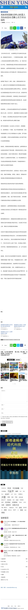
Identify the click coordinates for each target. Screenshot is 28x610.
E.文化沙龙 (3, 569)
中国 (22, 488)
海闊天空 (3, 579)
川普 (3, 497)
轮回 (25, 510)
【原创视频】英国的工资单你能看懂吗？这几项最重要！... (14, 370)
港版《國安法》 (4, 507)
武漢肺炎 (14, 502)
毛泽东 (20, 502)
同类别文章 (10, 359)
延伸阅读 (18, 359)
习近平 (11, 491)
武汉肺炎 (7, 502)
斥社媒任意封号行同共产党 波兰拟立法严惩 (17, 543)
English (11, 608)
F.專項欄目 (12, 367)
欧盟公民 (9, 339)
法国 (2, 505)
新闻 (8, 606)
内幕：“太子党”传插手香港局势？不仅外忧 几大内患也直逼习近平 (7, 353)
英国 (21, 510)
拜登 (16, 497)
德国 (12, 497)
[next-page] (15, 384)
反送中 (7, 494)
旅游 (13, 499)
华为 (24, 491)
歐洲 (2, 502)
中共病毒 (16, 488)
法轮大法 (15, 505)
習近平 (14, 510)
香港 (3, 513)
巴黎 (8, 497)
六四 (20, 491)
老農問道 (3, 22)
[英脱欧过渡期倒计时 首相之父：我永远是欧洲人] (23, 376)
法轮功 (8, 505)
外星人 (15, 494)
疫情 (20, 507)
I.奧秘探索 (3, 577)
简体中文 (3, 608)
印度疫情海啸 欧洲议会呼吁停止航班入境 (19, 528)
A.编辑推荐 (3, 367)
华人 (2, 494)
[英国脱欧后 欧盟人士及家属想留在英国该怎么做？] (14, 376)
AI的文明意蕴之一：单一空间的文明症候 (17, 521)
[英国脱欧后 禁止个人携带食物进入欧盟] (5, 376)
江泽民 (24, 502)
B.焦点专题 (3, 561)
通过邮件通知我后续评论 (7, 421)
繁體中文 (7, 608)
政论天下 (3, 500)
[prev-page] (13, 384)
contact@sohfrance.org (12, 587)
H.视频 (2, 574)
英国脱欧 (13, 339)
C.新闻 (2, 11)
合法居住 (5, 339)
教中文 (19, 606)
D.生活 (2, 566)
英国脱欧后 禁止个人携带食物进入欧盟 (4, 380)
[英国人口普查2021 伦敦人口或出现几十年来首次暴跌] (5, 365)
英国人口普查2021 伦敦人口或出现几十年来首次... (5, 370)
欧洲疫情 (22, 499)
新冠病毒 (9, 500)
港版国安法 (11, 507)
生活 (16, 507)
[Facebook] (21, 28)
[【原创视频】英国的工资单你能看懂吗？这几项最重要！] (14, 365)
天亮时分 (20, 494)
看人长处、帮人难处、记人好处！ (21, 352)
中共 (9, 488)
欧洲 (17, 500)
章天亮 (25, 507)
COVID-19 (3, 488)
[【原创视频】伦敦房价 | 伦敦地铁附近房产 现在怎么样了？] (23, 365)
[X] (18, 28)
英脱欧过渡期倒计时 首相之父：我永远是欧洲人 (23, 380)
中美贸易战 (3, 491)
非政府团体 (17, 339)
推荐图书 (4, 431)
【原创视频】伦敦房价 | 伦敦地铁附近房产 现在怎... (23, 370)
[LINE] (14, 28)
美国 (5, 510)
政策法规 (21, 497)
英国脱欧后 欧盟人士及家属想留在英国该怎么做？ (14, 380)
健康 (16, 491)
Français (15, 608)
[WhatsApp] (11, 28)
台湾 (12, 494)
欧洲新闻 (4, 10)
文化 (15, 606)
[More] (25, 28)
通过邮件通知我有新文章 (7, 422)
